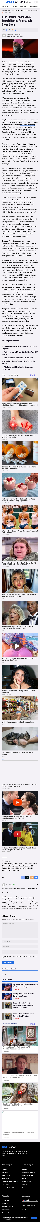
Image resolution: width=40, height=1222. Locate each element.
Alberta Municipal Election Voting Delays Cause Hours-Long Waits (19, 347)
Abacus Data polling (24, 144)
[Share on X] (9, 29)
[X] (5, 974)
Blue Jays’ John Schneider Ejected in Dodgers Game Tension (23, 995)
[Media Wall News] (15, 2)
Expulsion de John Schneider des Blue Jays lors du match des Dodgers (25, 986)
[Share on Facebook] (6, 29)
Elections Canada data (19, 243)
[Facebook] (2, 974)
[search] (26, 2)
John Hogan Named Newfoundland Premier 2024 (18, 358)
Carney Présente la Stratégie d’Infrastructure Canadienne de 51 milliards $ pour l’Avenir (23, 1005)
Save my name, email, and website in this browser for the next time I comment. (21, 957)
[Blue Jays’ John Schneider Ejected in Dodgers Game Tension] (7, 996)
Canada (17, 989)
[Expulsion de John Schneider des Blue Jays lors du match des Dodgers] (7, 987)
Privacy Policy (24, 1217)
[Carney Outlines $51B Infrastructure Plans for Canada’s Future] (7, 1016)
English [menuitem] (28, 1200)
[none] (30, 1200)
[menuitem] (30, 1200)
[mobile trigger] (3, 2)
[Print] (15, 29)
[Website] (37, 885)
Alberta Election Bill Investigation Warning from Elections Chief (17, 368)
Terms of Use (8, 1219)
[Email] (12, 29)
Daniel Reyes (10, 34)
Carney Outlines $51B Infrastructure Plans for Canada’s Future (23, 1015)
